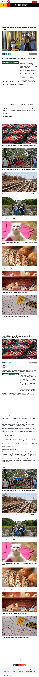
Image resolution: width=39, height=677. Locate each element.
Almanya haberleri (6, 669)
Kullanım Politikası (25, 662)
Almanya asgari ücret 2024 (30, 671)
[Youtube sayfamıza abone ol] (19, 665)
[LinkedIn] (8, 54)
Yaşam (9, 8)
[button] (32, 54)
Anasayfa (4, 8)
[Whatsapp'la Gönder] (10, 54)
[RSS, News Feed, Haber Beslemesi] (24, 665)
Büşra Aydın (8, 367)
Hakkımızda (6, 662)
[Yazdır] (30, 54)
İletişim (14, 662)
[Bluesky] (6, 54)
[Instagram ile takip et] (22, 665)
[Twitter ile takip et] (17, 665)
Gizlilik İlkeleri (18, 662)
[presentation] (5, 5)
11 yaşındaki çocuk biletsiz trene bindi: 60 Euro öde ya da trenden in (22, 5)
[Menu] (33, 2)
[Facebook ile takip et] (14, 665)
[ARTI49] (6, 1)
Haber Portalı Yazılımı (7, 675)
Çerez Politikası (31, 662)
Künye (10, 662)
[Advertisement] (19, 18)
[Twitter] (4, 54)
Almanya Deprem (6, 671)
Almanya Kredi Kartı (29, 669)
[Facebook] (3, 54)
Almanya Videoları (17, 669)
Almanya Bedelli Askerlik (18, 671)
